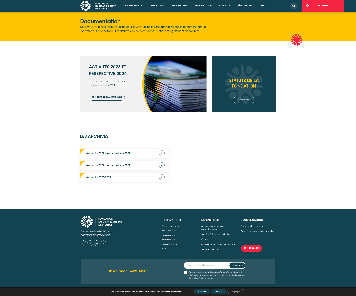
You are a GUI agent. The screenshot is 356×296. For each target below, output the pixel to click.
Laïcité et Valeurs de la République (218, 245)
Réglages (236, 291)
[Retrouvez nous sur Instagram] (90, 244)
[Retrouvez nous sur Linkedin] (97, 244)
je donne (323, 6)
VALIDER (239, 265)
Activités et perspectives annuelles (257, 231)
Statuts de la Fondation (252, 226)
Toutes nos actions (210, 250)
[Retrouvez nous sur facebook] (83, 244)
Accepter (202, 291)
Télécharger (244, 100)
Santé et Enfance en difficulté (215, 235)
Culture (204, 240)
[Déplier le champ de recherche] (293, 6)
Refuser (218, 291)
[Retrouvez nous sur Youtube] (103, 244)
